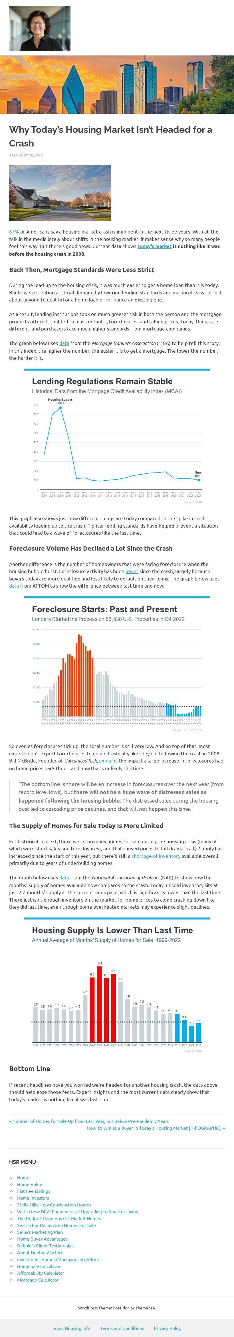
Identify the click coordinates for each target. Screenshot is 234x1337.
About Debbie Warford (40, 1252)
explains (108, 760)
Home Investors (33, 1197)
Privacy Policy (167, 1328)
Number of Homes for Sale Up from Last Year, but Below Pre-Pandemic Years (90, 1121)
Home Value (29, 1184)
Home (23, 1177)
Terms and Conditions (122, 1328)
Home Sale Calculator (38, 1266)
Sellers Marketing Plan (40, 1232)
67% (14, 231)
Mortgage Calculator (37, 1279)
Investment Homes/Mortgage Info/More (58, 1259)
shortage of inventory (156, 856)
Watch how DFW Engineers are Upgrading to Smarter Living (77, 1211)
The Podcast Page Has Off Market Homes (59, 1218)
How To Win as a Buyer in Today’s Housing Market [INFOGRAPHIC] (154, 1128)
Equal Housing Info (71, 1328)
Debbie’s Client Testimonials (45, 1245)
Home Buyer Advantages (42, 1238)
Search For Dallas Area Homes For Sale (56, 1225)
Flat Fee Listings (33, 1191)
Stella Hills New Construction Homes (54, 1204)
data (64, 343)
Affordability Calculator (40, 1273)
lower (132, 571)
